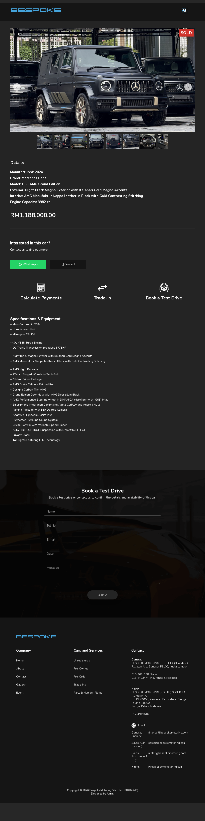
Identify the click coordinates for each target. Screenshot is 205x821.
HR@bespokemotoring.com (165, 767)
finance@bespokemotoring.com (168, 733)
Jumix (110, 794)
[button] (185, 10)
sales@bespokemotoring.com (167, 743)
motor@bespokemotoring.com (167, 753)
